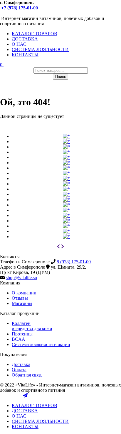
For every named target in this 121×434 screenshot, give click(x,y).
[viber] (14, 13)
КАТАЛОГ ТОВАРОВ (34, 33)
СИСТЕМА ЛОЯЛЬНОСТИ (40, 49)
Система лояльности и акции (41, 344)
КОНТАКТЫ (25, 54)
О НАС (19, 44)
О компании (24, 292)
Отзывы (20, 298)
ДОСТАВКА (25, 38)
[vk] (2, 13)
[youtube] (8, 13)
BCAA (18, 339)
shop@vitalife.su (21, 277)
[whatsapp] (20, 13)
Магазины (22, 303)
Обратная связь (27, 374)
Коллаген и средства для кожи (32, 326)
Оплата (19, 369)
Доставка (21, 364)
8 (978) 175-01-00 (74, 261)
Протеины (22, 333)
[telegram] (25, 13)
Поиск (60, 76)
